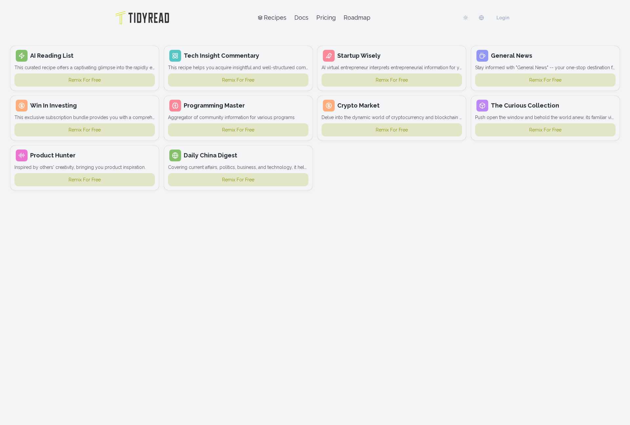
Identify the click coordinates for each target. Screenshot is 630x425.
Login (502, 17)
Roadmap (357, 17)
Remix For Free (85, 80)
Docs (301, 17)
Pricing (326, 17)
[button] (84, 68)
